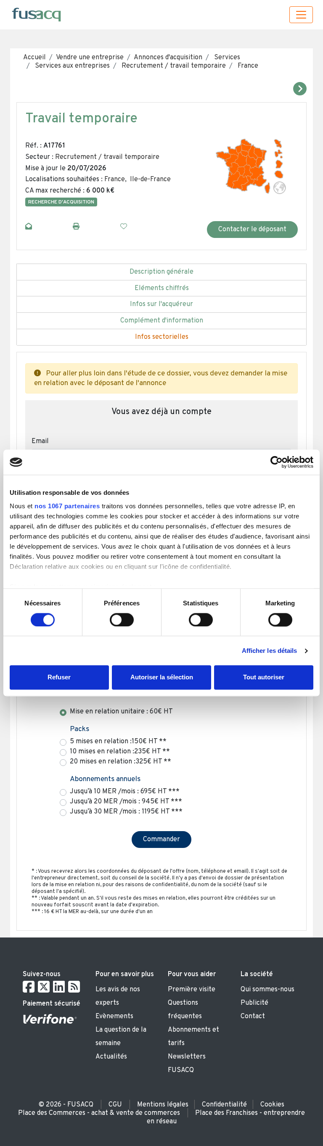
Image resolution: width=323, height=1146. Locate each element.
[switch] (122, 619)
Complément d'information (161, 321)
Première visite (191, 989)
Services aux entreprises (71, 66)
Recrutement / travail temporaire (173, 66)
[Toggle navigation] (301, 14)
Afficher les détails (269, 650)
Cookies (272, 1105)
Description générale (161, 272)
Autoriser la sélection (161, 677)
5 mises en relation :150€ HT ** (118, 741)
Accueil (34, 57)
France (247, 66)
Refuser (59, 677)
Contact (253, 1016)
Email (40, 441)
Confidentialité (224, 1105)
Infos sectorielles (161, 337)
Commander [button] (161, 839)
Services (226, 57)
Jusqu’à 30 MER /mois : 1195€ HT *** (126, 812)
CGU (115, 1105)
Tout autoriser (263, 677)
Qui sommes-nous (267, 989)
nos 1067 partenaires (67, 506)
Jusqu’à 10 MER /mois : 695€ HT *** (125, 791)
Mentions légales (162, 1105)
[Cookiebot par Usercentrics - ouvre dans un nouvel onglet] (276, 462)
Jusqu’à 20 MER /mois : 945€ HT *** (126, 801)
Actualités (111, 1057)
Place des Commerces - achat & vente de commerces (99, 1113)
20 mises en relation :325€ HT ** (120, 762)
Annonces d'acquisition (168, 57)
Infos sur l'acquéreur (161, 304)
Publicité (254, 1003)
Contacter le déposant (252, 229)
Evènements (114, 1016)
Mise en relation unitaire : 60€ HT (121, 712)
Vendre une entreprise (90, 57)
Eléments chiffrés (162, 288)
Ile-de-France (150, 179)
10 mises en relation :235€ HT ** (120, 751)
